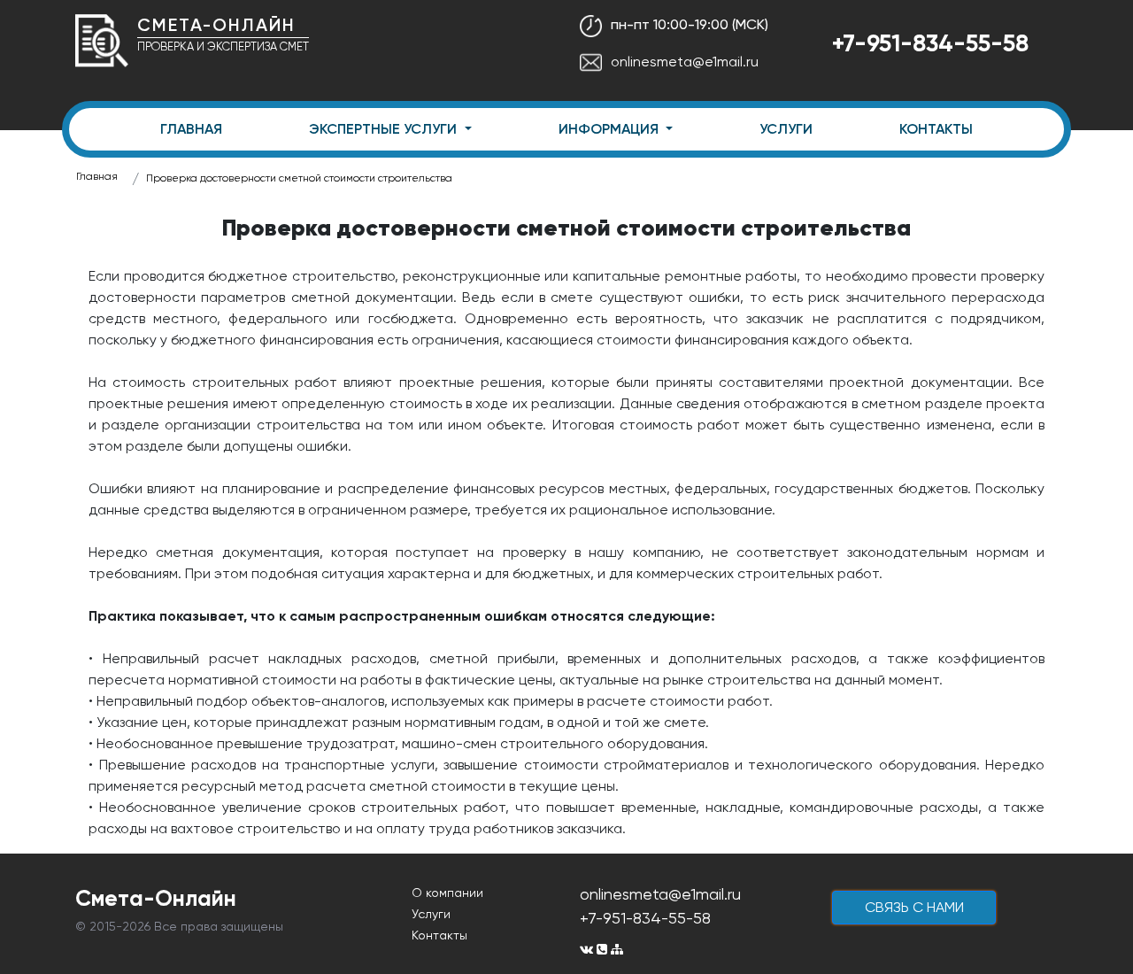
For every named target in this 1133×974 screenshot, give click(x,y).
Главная (97, 176)
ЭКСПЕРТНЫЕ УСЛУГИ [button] (384, 128)
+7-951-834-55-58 (930, 43)
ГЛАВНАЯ (191, 128)
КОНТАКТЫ (936, 128)
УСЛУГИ (786, 128)
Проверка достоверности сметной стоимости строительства (299, 178)
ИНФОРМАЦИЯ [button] (610, 128)
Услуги (431, 914)
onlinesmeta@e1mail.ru (685, 61)
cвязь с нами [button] (914, 907)
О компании (447, 892)
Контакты (439, 935)
